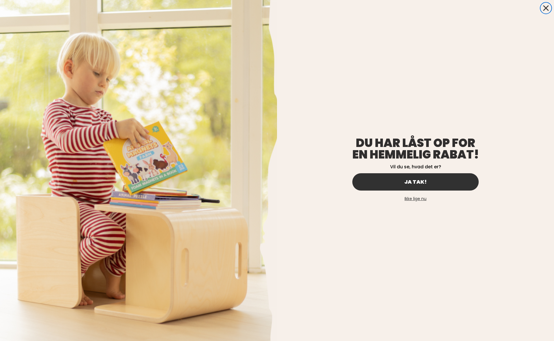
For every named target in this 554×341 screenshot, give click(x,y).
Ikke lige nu (415, 199)
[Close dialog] (546, 8)
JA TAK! (415, 181)
